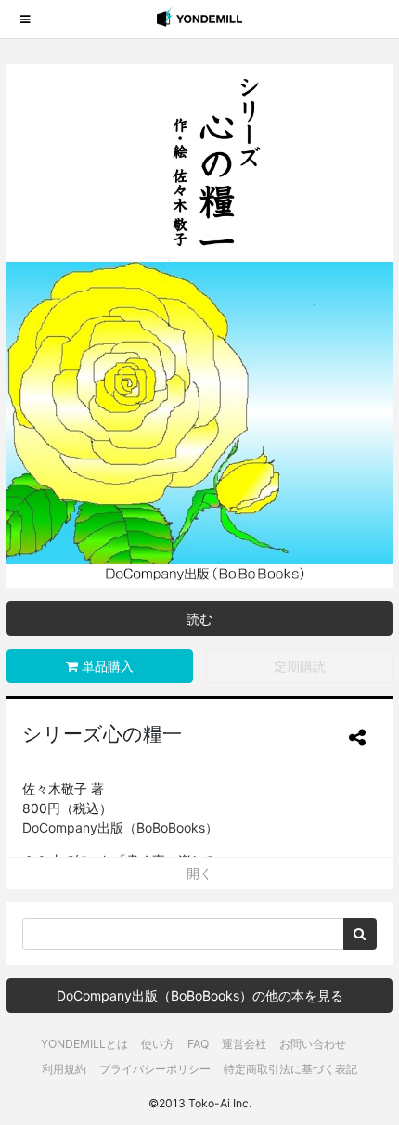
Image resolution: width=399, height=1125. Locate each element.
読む (199, 619)
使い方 (157, 1044)
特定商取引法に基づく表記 (290, 1069)
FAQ (198, 1044)
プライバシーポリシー (155, 1069)
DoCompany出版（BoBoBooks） (120, 827)
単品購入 (106, 666)
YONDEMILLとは (84, 1044)
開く (199, 873)
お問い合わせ (312, 1044)
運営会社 (244, 1044)
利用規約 (64, 1069)
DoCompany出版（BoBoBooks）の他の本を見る (200, 995)
